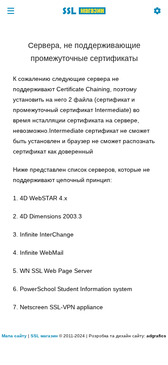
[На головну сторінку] (84, 10)
